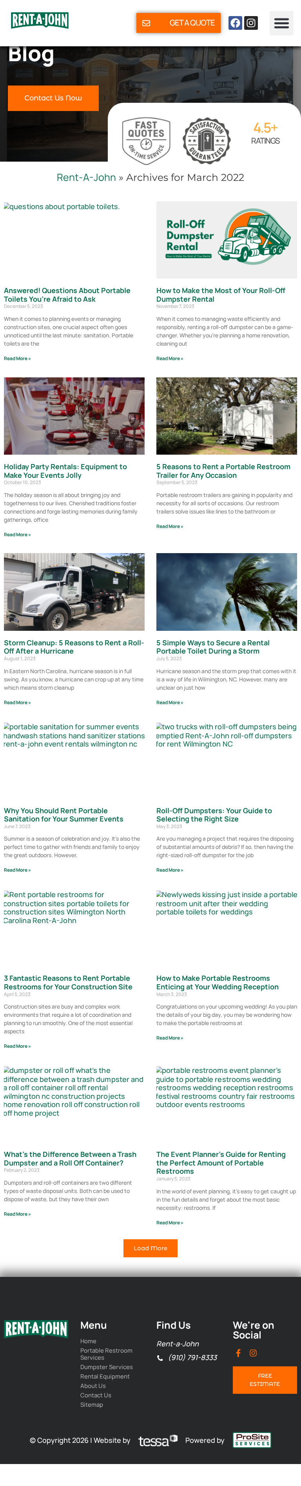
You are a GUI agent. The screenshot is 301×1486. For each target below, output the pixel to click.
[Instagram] (251, 23)
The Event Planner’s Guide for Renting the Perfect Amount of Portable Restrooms (221, 1162)
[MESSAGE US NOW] (146, 23)
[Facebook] (235, 23)
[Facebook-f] (238, 1353)
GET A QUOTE (192, 22)
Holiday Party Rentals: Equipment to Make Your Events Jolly (65, 471)
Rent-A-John (86, 177)
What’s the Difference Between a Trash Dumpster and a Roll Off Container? (70, 1158)
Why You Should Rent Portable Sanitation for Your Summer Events (63, 815)
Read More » (17, 358)
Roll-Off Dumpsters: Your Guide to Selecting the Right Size (214, 815)
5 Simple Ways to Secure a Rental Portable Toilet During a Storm (213, 647)
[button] (282, 23)
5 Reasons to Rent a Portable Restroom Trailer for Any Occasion (223, 471)
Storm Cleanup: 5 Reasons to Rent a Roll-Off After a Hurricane (74, 647)
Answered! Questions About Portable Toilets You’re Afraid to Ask (67, 295)
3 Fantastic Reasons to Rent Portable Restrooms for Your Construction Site (68, 982)
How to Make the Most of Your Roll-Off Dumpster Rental (220, 295)
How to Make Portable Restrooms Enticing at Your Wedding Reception (218, 982)
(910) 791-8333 (192, 1357)
